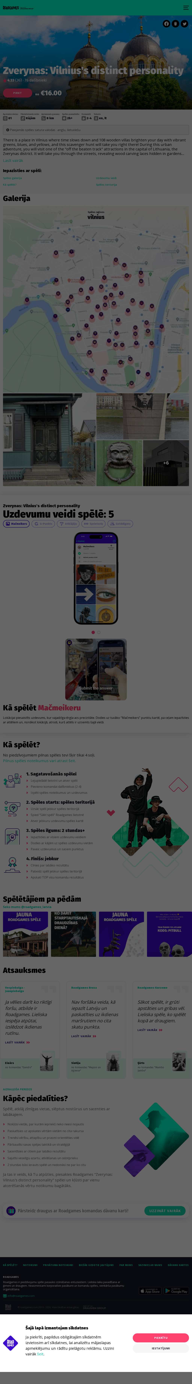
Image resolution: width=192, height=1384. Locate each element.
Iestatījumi (161, 1348)
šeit (40, 1354)
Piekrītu (161, 1338)
